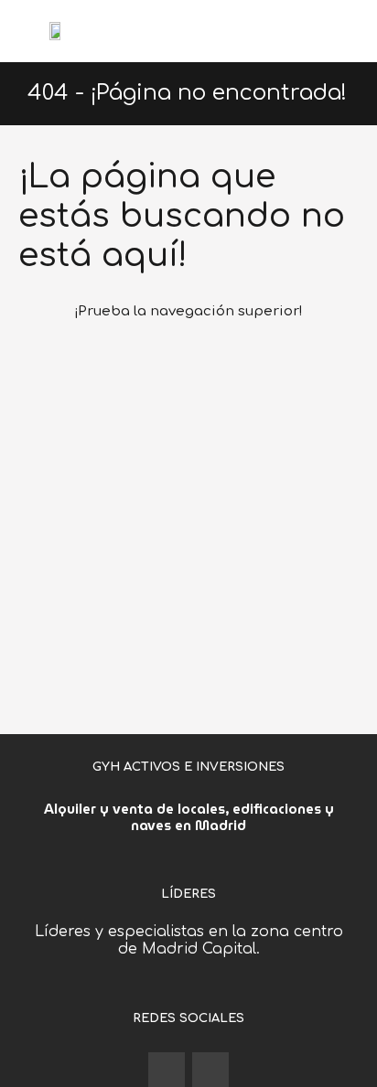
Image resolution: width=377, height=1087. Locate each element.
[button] (349, 31)
